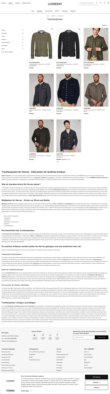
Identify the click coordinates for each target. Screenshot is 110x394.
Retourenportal (6, 352)
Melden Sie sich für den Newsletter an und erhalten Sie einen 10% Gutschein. (89, 332)
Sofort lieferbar (9, 52)
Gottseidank (37, 177)
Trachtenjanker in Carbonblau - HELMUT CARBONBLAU (67, 65)
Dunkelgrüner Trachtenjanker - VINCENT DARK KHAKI (40, 156)
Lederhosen (66, 259)
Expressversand (6, 357)
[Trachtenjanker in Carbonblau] (68, 44)
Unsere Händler (88, 357)
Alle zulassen (96, 377)
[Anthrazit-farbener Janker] (68, 135)
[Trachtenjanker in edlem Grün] (41, 44)
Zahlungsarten (33, 349)
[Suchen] (96, 3)
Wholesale (87, 362)
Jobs (85, 360)
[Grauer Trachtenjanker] (41, 90)
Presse (86, 365)
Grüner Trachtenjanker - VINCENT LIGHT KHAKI (94, 110)
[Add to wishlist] (52, 29)
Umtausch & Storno (7, 367)
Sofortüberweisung (34, 360)
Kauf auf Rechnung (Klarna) (37, 352)
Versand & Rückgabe (8, 349)
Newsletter (60, 362)
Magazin (59, 370)
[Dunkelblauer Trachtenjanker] (68, 90)
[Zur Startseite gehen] (55, 3)
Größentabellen (61, 357)
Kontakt (59, 352)
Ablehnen (96, 387)
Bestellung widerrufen (8, 370)
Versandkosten (6, 360)
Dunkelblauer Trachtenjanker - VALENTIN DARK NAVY (67, 110)
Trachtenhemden (97, 259)
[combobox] (86, 3)
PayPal (31, 357)
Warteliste (59, 367)
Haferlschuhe (36, 263)
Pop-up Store (87, 354)
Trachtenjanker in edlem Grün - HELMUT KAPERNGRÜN (39, 65)
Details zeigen (25, 390)
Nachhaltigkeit (88, 367)
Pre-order (59, 365)
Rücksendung (5, 362)
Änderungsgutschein (63, 354)
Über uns (86, 352)
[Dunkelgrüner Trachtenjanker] (41, 135)
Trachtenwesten (62, 276)
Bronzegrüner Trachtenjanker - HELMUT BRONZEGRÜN (94, 65)
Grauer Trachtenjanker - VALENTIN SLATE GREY (40, 110)
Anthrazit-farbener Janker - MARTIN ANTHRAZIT (65, 156)
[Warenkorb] (108, 3)
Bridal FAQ (60, 360)
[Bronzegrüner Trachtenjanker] (96, 44)
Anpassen (95, 382)
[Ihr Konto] (104, 3)
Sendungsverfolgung (8, 354)
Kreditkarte (32, 354)
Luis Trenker (51, 177)
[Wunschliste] (101, 3)
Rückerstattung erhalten (8, 365)
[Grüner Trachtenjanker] (96, 90)
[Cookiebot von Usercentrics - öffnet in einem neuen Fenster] (10, 391)
